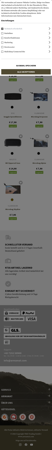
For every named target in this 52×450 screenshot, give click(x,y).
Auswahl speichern (26, 65)
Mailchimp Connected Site (14, 52)
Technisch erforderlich (13, 29)
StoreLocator (9, 47)
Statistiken (8, 33)
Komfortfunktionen (12, 38)
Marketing (8, 42)
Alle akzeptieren (26, 72)
